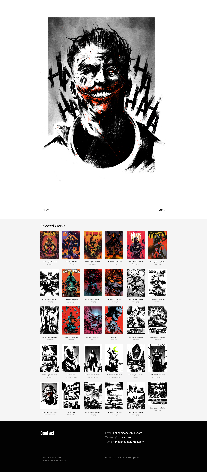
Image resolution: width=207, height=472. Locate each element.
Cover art (114, 337)
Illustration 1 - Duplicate (92, 375)
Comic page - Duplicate (49, 262)
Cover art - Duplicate (71, 337)
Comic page (71, 412)
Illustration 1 (71, 375)
